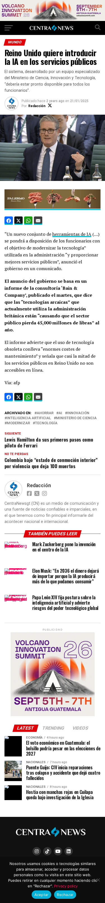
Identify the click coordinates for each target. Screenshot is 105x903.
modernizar (18, 423)
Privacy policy (66, 886)
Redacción (36, 106)
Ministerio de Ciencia (76, 418)
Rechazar (65, 894)
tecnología (46, 423)
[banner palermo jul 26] (52, 207)
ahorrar (45, 413)
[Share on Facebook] (8, 220)
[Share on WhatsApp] (28, 220)
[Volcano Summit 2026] (52, 19)
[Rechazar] (98, 880)
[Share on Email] (38, 220)
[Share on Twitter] (18, 220)
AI (60, 413)
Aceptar (41, 894)
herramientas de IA (71, 234)
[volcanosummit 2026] (53, 715)
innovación (78, 413)
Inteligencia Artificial (29, 418)
